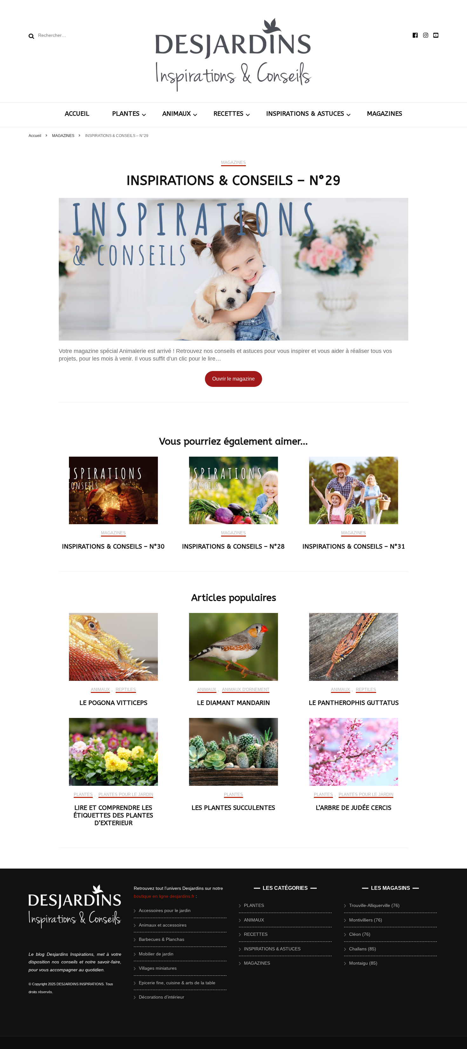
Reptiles (126, 689)
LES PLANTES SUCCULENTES (233, 807)
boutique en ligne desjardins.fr (164, 896)
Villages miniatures (158, 968)
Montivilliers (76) (365, 919)
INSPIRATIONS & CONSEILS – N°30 (113, 546)
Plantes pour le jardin (125, 794)
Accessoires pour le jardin (165, 910)
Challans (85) (362, 948)
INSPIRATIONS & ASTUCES (305, 113)
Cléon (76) (359, 934)
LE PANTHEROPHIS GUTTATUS (354, 703)
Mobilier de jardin (156, 953)
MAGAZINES (384, 113)
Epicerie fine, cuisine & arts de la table (177, 982)
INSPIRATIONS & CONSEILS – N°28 (233, 546)
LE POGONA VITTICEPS (113, 703)
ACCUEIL (77, 113)
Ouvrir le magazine (233, 378)
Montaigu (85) (363, 963)
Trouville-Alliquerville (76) (374, 905)
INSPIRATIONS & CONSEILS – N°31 (353, 546)
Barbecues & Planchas (161, 939)
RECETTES (228, 113)
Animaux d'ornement (245, 689)
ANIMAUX (176, 113)
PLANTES (125, 113)
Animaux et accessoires (162, 925)
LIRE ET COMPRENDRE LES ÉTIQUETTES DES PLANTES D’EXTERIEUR (113, 815)
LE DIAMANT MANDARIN (233, 703)
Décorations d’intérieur (161, 997)
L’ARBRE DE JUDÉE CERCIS (353, 807)
